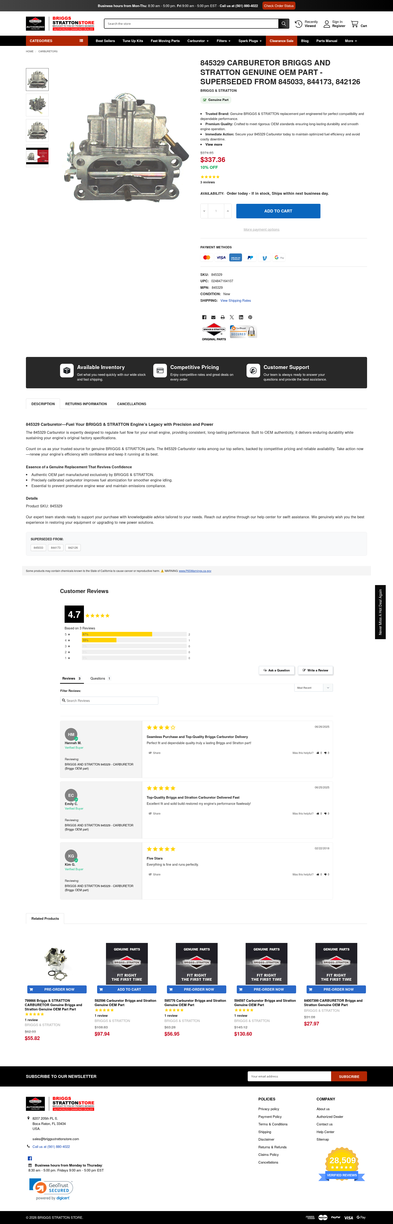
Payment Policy (270, 1116)
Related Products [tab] (45, 918)
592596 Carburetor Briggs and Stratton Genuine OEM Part (125, 1002)
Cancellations (131, 403)
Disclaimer (266, 1139)
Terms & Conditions (273, 1124)
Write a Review (317, 670)
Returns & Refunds (272, 1146)
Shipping (264, 1131)
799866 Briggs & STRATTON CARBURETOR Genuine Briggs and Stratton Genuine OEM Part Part (53, 1005)
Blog (305, 40)
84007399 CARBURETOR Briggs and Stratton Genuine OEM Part (333, 1002)
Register (338, 26)
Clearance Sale (281, 40)
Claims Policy (268, 1154)
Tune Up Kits (133, 40)
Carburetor (196, 40)
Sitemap (323, 1139)
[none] (124, 148)
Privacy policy (268, 1108)
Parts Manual (326, 40)
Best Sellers (105, 40)
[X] (232, 317)
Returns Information (86, 403)
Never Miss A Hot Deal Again (380, 612)
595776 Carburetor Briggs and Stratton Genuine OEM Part (195, 1002)
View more (213, 144)
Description (43, 403)
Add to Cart (129, 989)
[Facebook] (204, 317)
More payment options (262, 229)
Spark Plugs (248, 40)
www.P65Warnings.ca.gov (195, 571)
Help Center (325, 1131)
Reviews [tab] (68, 678)
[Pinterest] (250, 317)
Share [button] (156, 753)
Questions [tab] (98, 678)
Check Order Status (279, 5)
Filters (222, 40)
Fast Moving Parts (165, 40)
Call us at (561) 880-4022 (239, 5)
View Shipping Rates (235, 300)
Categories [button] (41, 40)
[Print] (223, 317)
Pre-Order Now (59, 989)
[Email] (213, 317)
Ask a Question (279, 670)
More (349, 40)
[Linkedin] (241, 317)
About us (323, 1108)
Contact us (325, 1124)
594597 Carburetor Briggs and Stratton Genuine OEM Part (265, 1002)
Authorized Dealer (330, 1116)
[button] (319, 753)
